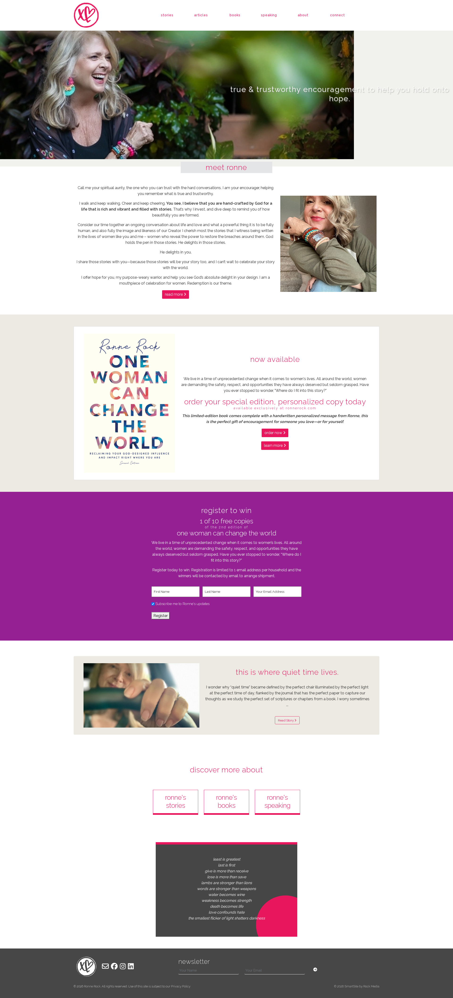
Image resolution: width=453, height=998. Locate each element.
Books (235, 15)
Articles (201, 15)
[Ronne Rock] (86, 14)
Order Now (273, 433)
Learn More (274, 445)
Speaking (269, 15)
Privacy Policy (180, 986)
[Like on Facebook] (114, 966)
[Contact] (105, 966)
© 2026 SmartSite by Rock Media (356, 986)
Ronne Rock (92, 986)
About (303, 15)
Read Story (286, 720)
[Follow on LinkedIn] (131, 966)
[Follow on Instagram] (123, 966)
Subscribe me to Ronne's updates (182, 604)
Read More (174, 294)
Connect (337, 15)
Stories (167, 15)
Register (160, 615)
